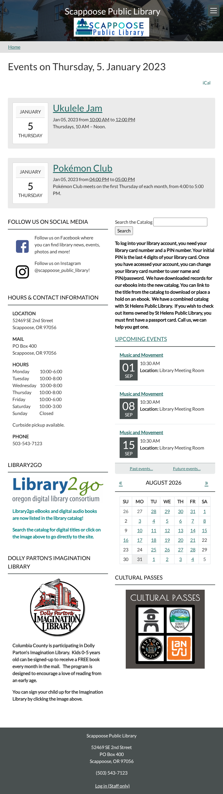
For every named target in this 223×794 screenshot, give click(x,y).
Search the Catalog (134, 222)
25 (153, 549)
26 (167, 549)
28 (153, 511)
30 (180, 511)
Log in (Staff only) (112, 785)
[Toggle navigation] (214, 11)
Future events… (187, 468)
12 (167, 530)
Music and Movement (141, 355)
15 (204, 530)
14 (192, 530)
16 (125, 540)
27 (180, 549)
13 (180, 530)
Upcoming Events (141, 338)
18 (153, 540)
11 (153, 530)
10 (139, 530)
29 (167, 511)
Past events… (141, 468)
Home (14, 47)
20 (180, 540)
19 (167, 540)
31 (192, 511)
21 (192, 540)
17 (139, 540)
